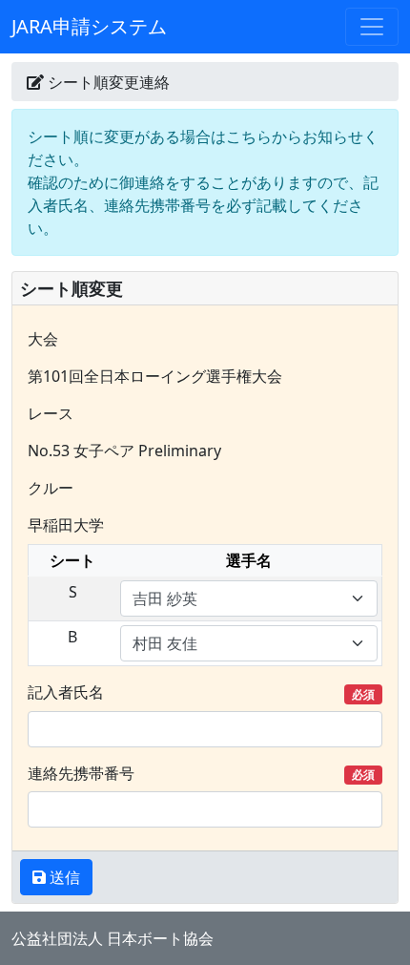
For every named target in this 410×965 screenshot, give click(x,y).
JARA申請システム (89, 26)
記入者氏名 (201, 692)
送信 (63, 877)
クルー (50, 487)
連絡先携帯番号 (201, 773)
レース (50, 413)
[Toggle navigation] (372, 27)
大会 (43, 338)
